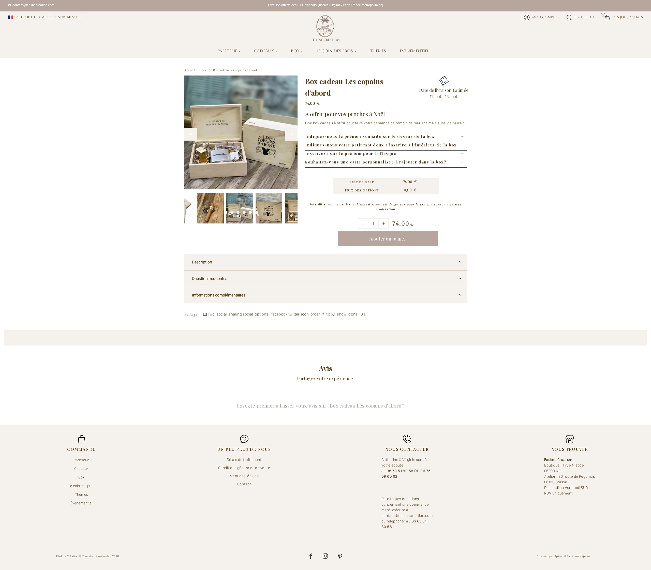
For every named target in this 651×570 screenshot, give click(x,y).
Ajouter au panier (387, 239)
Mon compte (544, 17)
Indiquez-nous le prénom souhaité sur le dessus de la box (369, 136)
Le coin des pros (335, 51)
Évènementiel (414, 51)
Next (291, 134)
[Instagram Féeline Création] (325, 556)
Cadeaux (264, 51)
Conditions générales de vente (244, 468)
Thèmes (378, 51)
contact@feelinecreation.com (33, 5)
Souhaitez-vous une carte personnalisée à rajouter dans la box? (375, 161)
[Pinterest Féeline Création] (340, 556)
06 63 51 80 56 (400, 471)
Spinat (559, 556)
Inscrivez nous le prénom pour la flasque (350, 153)
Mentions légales (244, 476)
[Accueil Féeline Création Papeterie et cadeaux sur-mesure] (325, 27)
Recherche (584, 17)
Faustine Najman (578, 556)
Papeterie (227, 51)
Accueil (190, 70)
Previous (190, 134)
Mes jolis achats (624, 17)
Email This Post (205, 314)
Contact (244, 484)
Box (296, 51)
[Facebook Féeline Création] (311, 556)
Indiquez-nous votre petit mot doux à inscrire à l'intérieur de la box (381, 144)
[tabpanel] (239, 206)
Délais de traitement (244, 459)
